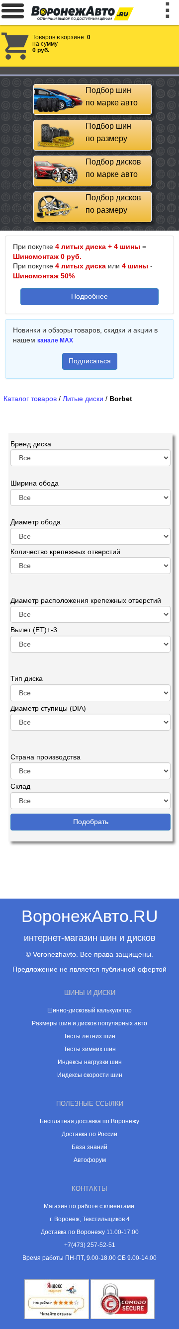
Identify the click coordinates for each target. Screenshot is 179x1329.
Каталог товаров (30, 399)
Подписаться (90, 361)
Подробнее (89, 296)
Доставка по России (89, 1134)
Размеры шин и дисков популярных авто (89, 1023)
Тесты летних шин (89, 1036)
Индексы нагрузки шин (90, 1062)
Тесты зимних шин (90, 1049)
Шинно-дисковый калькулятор (89, 1010)
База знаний (89, 1147)
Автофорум (90, 1160)
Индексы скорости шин (89, 1075)
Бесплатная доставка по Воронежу (89, 1121)
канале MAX (55, 340)
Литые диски (83, 399)
